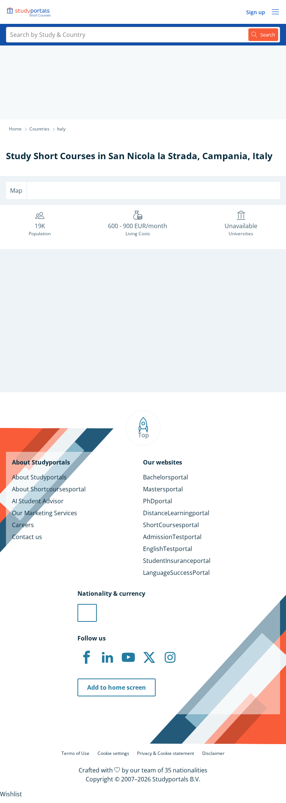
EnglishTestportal (167, 549)
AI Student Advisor (38, 501)
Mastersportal (163, 489)
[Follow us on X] (149, 658)
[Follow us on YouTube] (128, 658)
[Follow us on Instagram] (170, 658)
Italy (262, 155)
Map (16, 190)
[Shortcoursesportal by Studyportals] (30, 12)
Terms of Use (75, 753)
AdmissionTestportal (172, 537)
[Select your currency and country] (87, 613)
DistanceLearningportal (176, 513)
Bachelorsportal (165, 477)
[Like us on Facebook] (86, 658)
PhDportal (157, 501)
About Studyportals (39, 477)
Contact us (27, 537)
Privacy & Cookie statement (165, 753)
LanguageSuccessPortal (176, 573)
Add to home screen (116, 687)
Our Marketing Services (44, 513)
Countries (39, 129)
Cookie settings (113, 753)
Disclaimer (213, 753)
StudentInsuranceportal (176, 561)
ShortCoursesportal (171, 525)
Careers (23, 525)
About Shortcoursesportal (49, 489)
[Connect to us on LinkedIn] (107, 658)
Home (15, 129)
